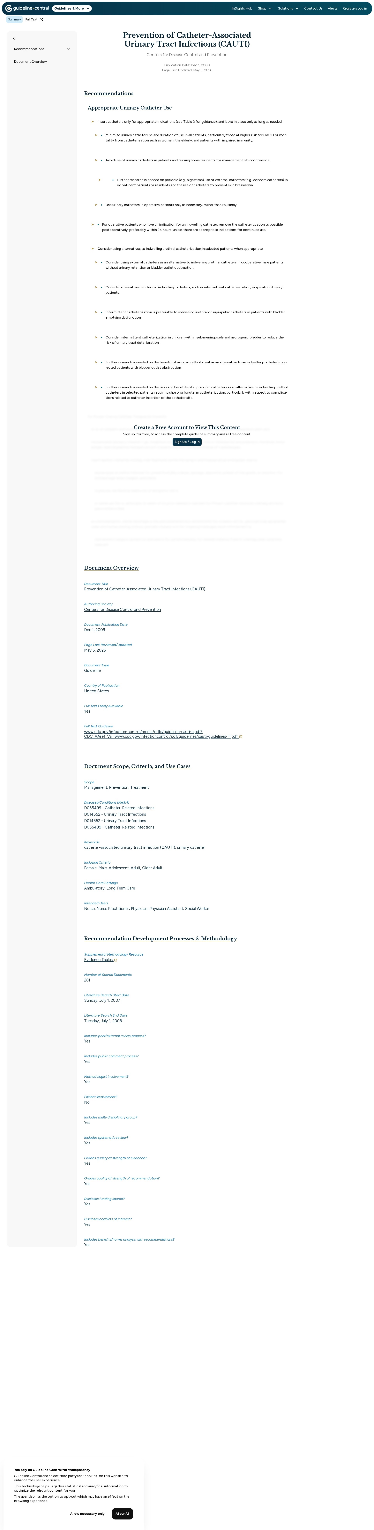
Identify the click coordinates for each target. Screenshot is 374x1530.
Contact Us (313, 8)
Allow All (123, 1513)
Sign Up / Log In (187, 442)
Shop (262, 8)
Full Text (31, 19)
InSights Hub (242, 8)
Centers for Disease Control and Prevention (122, 609)
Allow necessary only (87, 1513)
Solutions (285, 8)
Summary (14, 19)
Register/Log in (355, 8)
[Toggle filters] (14, 38)
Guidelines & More (69, 8)
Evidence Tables (98, 959)
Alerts (332, 8)
